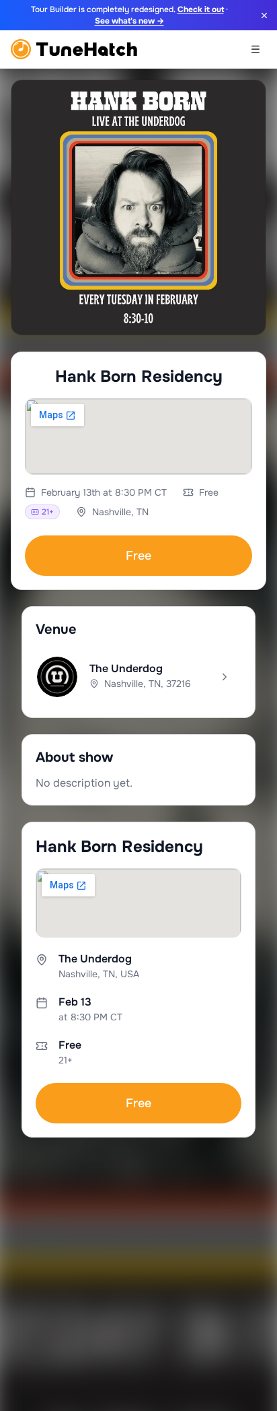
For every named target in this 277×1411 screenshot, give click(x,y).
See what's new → (129, 20)
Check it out (200, 9)
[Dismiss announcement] (264, 15)
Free (138, 555)
